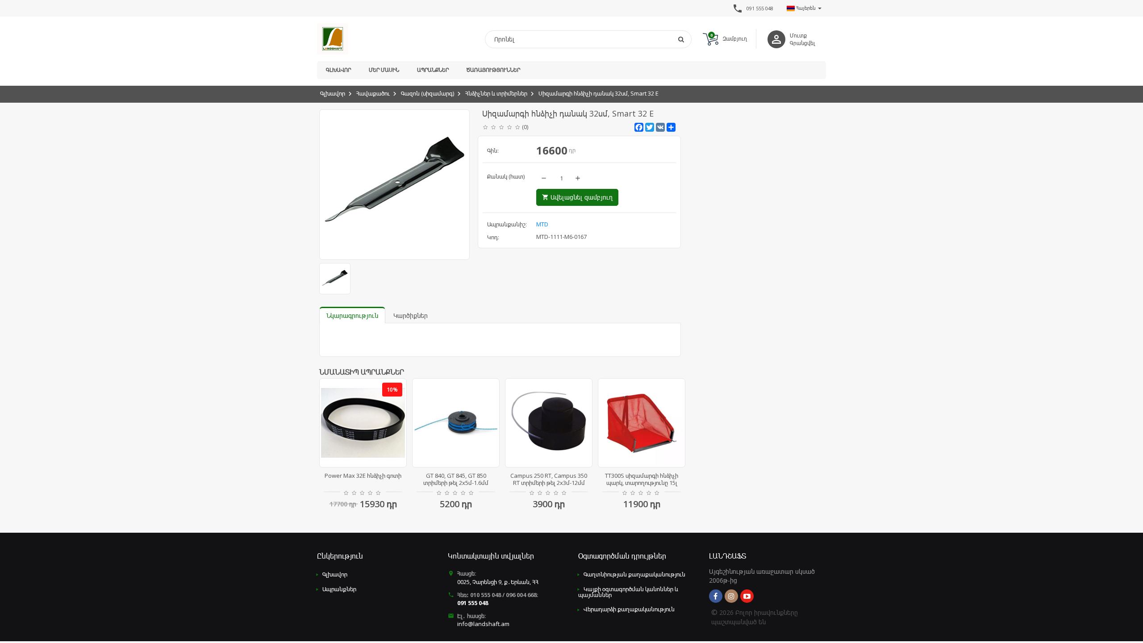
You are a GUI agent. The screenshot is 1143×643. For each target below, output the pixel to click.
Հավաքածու (373, 93)
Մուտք (798, 35)
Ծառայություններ (493, 70)
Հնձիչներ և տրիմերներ (496, 93)
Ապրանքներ (433, 70)
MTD (542, 224)
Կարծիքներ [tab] (410, 315)
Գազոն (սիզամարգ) (427, 93)
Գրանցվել (802, 43)
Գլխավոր (338, 70)
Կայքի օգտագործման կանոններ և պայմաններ (628, 592)
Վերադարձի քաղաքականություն (629, 609)
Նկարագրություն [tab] (352, 315)
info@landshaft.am (483, 624)
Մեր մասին (384, 70)
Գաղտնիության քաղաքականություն (634, 574)
